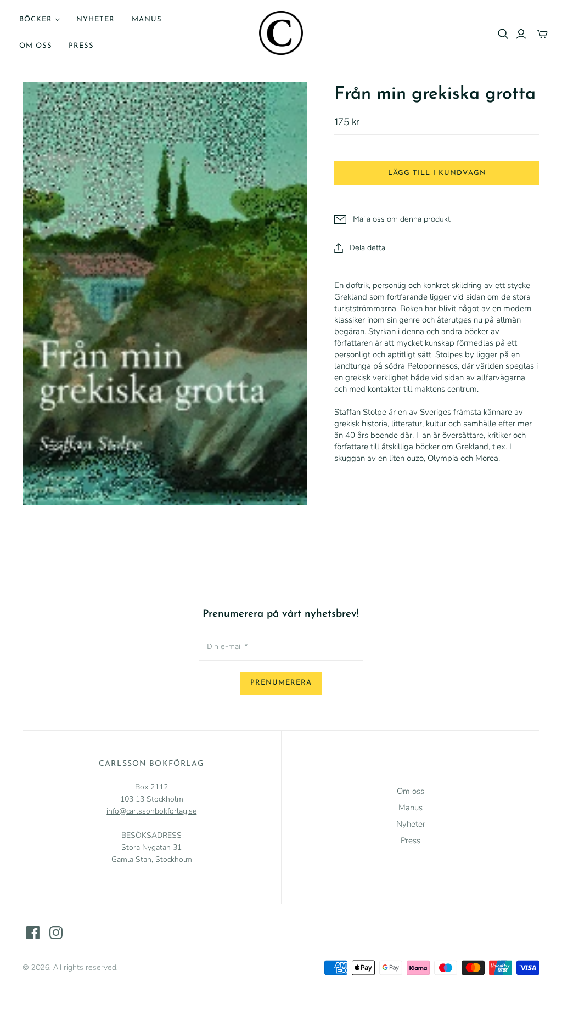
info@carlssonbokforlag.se (151, 811)
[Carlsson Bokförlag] (281, 33)
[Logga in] (521, 34)
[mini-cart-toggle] (542, 34)
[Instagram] (56, 932)
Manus (147, 19)
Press (81, 45)
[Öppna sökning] (503, 34)
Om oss (35, 45)
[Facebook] (33, 932)
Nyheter (95, 19)
